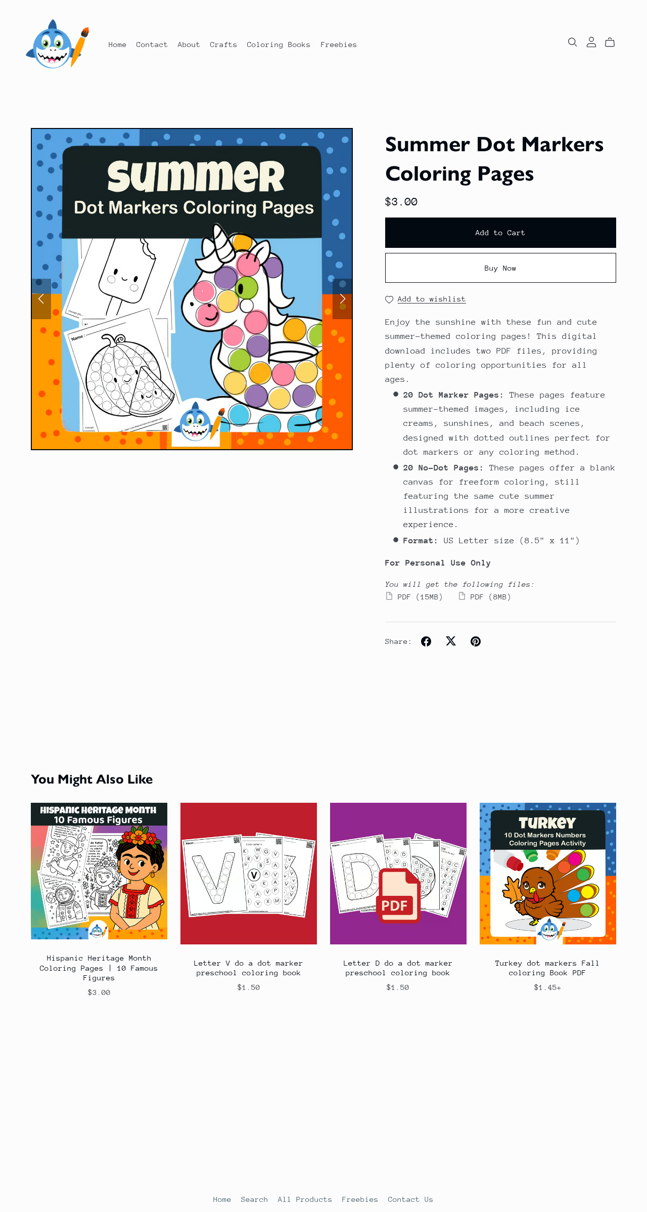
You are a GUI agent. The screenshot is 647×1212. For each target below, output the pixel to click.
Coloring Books (279, 43)
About (189, 43)
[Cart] (614, 42)
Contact (152, 43)
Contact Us (411, 1199)
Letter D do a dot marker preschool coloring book (398, 968)
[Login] (591, 41)
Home (118, 43)
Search (257, 1199)
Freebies (339, 43)
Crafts (224, 43)
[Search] (572, 42)
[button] (41, 299)
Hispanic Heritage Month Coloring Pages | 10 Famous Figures (99, 967)
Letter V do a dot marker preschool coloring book (248, 968)
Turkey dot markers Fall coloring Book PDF (547, 968)
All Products (307, 1199)
